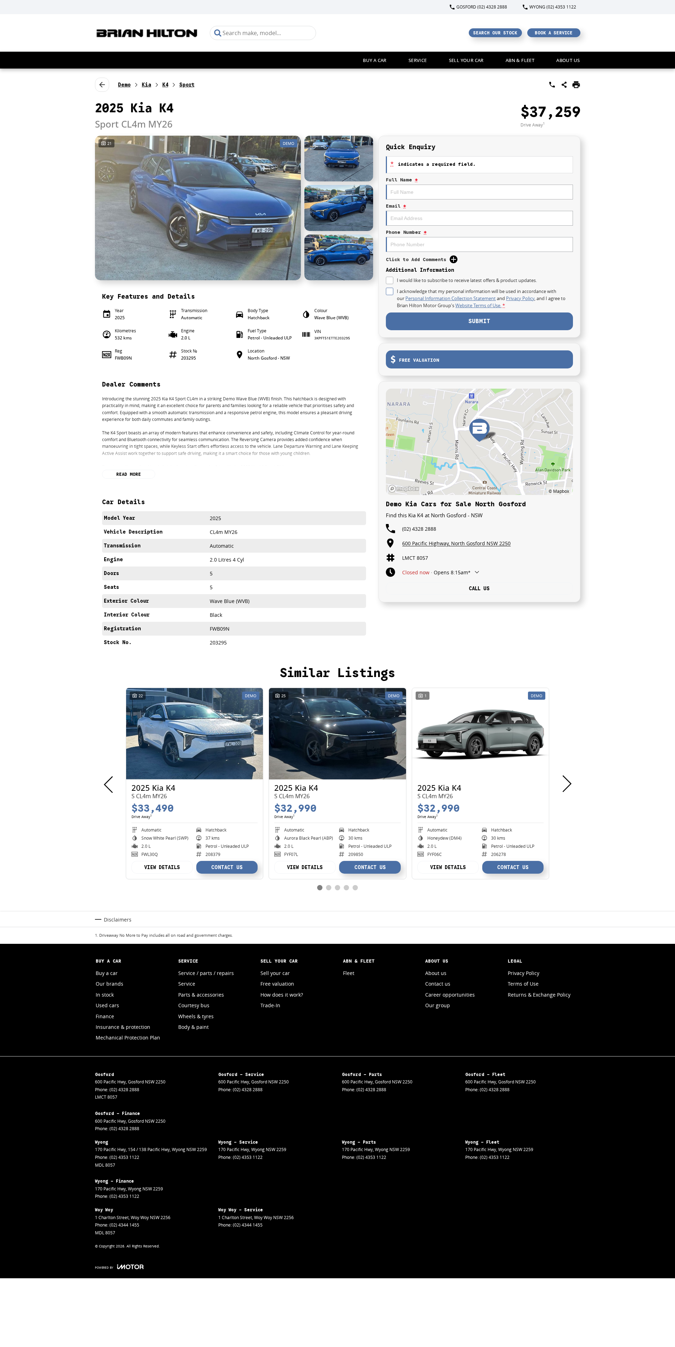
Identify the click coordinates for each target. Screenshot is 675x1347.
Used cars (107, 1005)
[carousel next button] (566, 784)
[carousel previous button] (109, 784)
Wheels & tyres (196, 1016)
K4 (165, 84)
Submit (479, 321)
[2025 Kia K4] (194, 733)
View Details (162, 867)
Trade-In (270, 1005)
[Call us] (552, 84)
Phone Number (406, 232)
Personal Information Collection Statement (450, 298)
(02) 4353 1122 (124, 1157)
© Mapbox (559, 491)
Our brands (109, 983)
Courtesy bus (193, 1005)
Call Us (479, 588)
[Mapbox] (405, 489)
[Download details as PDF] (576, 84)
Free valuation (277, 983)
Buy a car (375, 60)
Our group (437, 1005)
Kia (146, 84)
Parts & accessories (201, 994)
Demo (124, 84)
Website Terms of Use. (478, 305)
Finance (105, 1016)
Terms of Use (523, 983)
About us (435, 973)
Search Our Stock (495, 32)
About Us (568, 60)
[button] (234, 208)
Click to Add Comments (416, 260)
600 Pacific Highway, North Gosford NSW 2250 (456, 543)
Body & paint (193, 1027)
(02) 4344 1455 (124, 1225)
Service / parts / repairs (206, 973)
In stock (105, 994)
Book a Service (554, 32)
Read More (128, 474)
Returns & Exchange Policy (539, 994)
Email (396, 206)
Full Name (402, 180)
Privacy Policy (520, 298)
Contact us (437, 983)
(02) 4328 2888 (419, 528)
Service (418, 60)
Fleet (348, 973)
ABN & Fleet (520, 60)
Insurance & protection (123, 1027)
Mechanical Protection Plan (128, 1037)
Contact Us (227, 867)
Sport (187, 84)
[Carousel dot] (319, 887)
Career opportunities (450, 994)
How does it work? (281, 994)
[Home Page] (147, 32)
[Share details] (564, 84)
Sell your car (466, 60)
